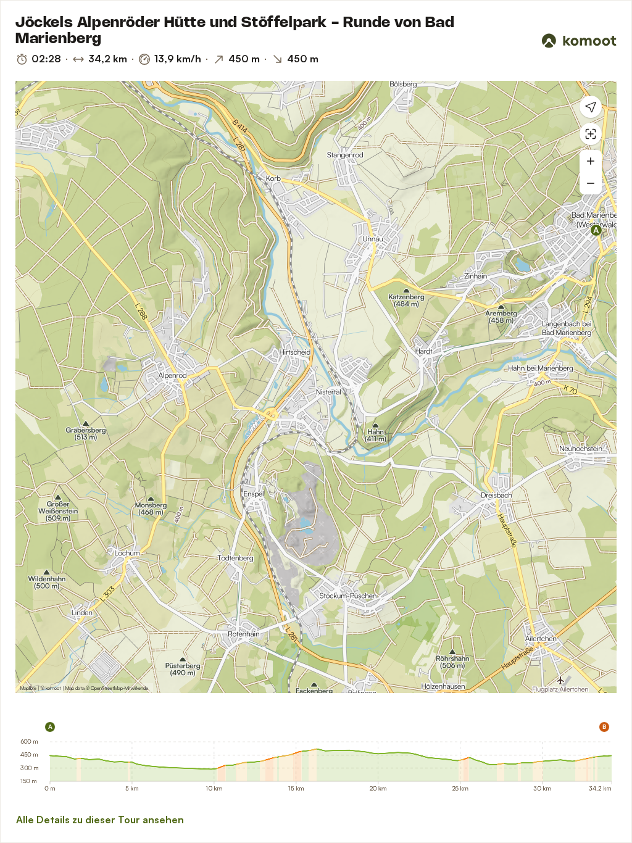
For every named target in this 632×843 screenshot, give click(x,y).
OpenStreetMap (107, 688)
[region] (316, 387)
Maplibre (28, 688)
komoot (53, 688)
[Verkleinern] (591, 183)
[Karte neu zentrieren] (591, 134)
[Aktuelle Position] (591, 107)
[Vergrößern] (591, 161)
